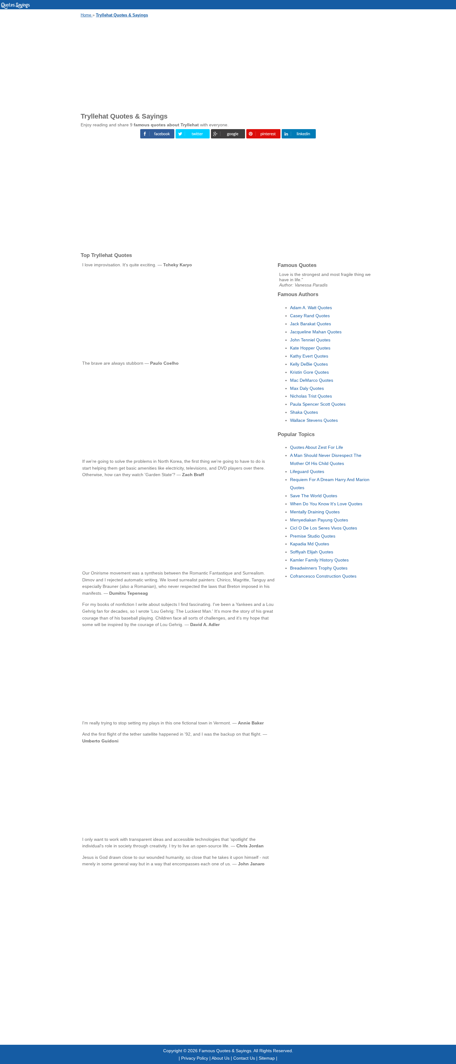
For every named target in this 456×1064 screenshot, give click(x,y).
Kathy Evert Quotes (309, 356)
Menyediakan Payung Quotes (319, 519)
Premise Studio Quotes (312, 536)
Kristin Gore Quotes (309, 372)
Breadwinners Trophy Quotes (318, 568)
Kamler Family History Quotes (319, 559)
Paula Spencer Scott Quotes (318, 404)
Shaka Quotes (304, 412)
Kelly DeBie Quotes (309, 364)
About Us (221, 1058)
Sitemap (267, 1058)
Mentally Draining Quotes (315, 511)
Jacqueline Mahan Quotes (316, 331)
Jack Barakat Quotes (310, 323)
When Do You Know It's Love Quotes (326, 503)
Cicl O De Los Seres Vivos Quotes (323, 527)
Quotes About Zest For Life (316, 447)
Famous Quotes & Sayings (225, 1050)
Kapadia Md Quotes (309, 543)
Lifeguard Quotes (307, 471)
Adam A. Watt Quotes (311, 307)
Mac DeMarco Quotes (311, 380)
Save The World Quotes (313, 495)
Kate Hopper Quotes (310, 347)
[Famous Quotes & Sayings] (15, 7)
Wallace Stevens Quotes (314, 420)
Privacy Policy (194, 1058)
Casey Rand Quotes (310, 315)
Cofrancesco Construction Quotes (323, 576)
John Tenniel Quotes (310, 339)
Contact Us (244, 1058)
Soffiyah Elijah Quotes (311, 551)
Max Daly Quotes (307, 388)
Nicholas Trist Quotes (311, 396)
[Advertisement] (228, 63)
